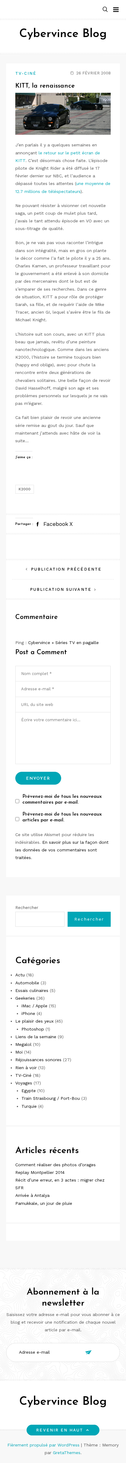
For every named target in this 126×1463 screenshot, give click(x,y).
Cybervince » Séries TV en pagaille (63, 642)
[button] (105, 9)
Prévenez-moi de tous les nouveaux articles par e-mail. (62, 817)
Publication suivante (60, 589)
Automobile (27, 982)
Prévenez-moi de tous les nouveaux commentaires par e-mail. (62, 799)
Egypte (28, 1090)
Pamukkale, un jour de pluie (43, 1203)
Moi (19, 1052)
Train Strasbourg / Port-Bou (50, 1098)
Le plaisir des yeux (34, 1021)
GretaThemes (66, 1452)
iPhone (28, 1013)
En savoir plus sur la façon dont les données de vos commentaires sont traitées (62, 850)
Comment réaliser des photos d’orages (55, 1164)
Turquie (29, 1106)
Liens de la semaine (35, 1036)
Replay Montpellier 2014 (40, 1172)
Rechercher (26, 907)
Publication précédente (66, 569)
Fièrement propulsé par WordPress (44, 1444)
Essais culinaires (31, 990)
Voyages (23, 1082)
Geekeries (25, 998)
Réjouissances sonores (38, 1059)
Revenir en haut (59, 1430)
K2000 (25, 489)
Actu (20, 974)
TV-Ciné (26, 73)
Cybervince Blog (63, 34)
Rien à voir (26, 1067)
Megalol (23, 1044)
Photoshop (32, 1029)
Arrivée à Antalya (32, 1195)
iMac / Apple (34, 1005)
